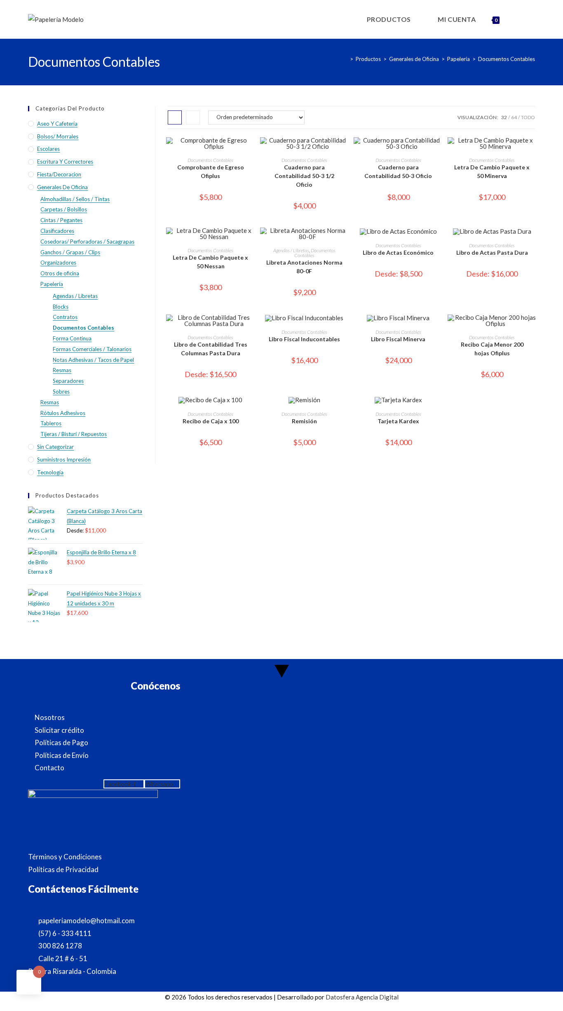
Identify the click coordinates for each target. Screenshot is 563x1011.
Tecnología (50, 472)
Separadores (68, 381)
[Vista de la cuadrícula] (175, 117)
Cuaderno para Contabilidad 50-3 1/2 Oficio (304, 176)
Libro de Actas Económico (398, 252)
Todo (528, 117)
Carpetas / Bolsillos (63, 209)
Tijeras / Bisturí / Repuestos (73, 434)
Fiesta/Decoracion (59, 174)
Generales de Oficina (62, 187)
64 (514, 117)
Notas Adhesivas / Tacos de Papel (93, 360)
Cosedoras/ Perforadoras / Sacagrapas (87, 241)
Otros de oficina (59, 273)
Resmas (62, 370)
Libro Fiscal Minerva (398, 338)
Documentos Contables (506, 59)
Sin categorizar (55, 446)
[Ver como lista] (193, 117)
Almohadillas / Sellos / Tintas (75, 199)
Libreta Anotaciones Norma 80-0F (304, 266)
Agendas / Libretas (291, 250)
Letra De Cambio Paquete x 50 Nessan (210, 262)
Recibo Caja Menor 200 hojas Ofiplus (492, 349)
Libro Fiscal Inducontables (304, 338)
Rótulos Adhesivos (62, 413)
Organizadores (58, 262)
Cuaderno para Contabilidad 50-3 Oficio (398, 171)
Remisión (304, 421)
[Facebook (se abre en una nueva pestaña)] (523, 18)
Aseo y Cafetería (57, 123)
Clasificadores (57, 231)
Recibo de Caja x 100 (211, 421)
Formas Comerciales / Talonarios (92, 349)
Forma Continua (72, 338)
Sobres (61, 391)
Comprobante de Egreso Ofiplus (210, 171)
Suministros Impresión (64, 459)
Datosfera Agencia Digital (362, 997)
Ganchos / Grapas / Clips (70, 252)
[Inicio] (345, 59)
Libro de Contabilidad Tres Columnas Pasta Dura (210, 349)
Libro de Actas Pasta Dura (492, 252)
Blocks (60, 306)
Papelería (51, 284)
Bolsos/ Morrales (57, 136)
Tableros (50, 423)
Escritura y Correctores (65, 161)
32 (504, 117)
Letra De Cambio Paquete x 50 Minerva (492, 171)
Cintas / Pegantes (61, 220)
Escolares (48, 148)
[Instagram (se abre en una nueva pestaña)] (534, 18)
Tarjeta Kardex (398, 421)
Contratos (65, 317)
